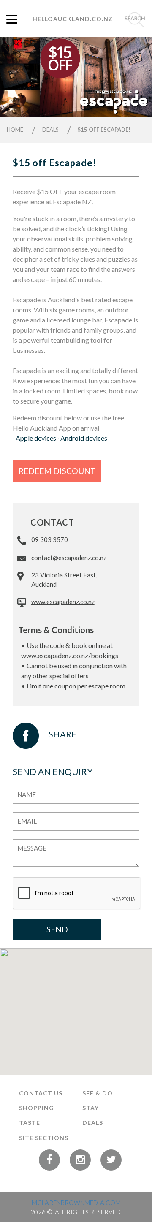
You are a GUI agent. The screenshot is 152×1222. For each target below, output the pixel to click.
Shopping (36, 1107)
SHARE (62, 734)
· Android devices (82, 438)
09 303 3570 (49, 539)
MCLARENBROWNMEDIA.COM (76, 1202)
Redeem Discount (57, 471)
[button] (11, 77)
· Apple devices (34, 438)
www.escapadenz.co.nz (63, 601)
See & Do (97, 1093)
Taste (29, 1122)
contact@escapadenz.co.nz (68, 557)
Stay (90, 1107)
